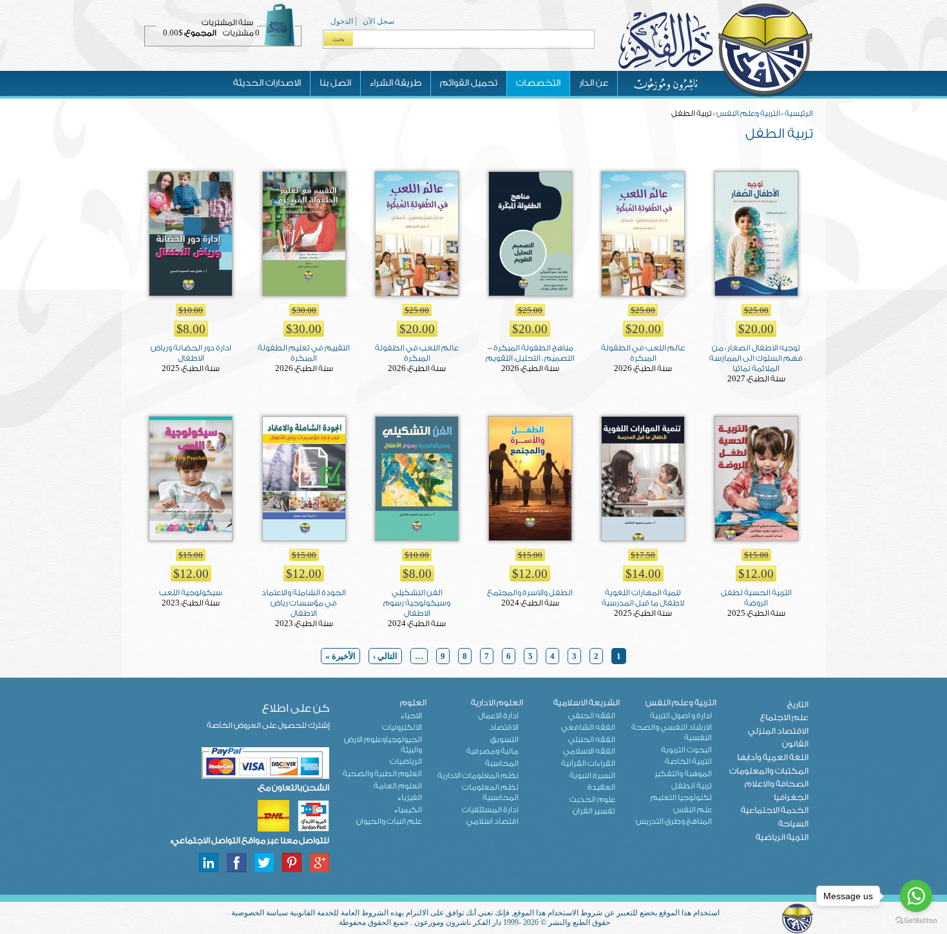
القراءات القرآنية (588, 763)
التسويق (504, 739)
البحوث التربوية (686, 749)
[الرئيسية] (715, 95)
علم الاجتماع (784, 717)
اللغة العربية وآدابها (772, 757)
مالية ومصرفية (492, 751)
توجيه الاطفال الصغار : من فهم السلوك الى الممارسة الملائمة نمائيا (756, 358)
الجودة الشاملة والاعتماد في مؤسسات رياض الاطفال (304, 603)
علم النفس (692, 809)
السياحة (793, 823)
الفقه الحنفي (591, 715)
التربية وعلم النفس (748, 113)
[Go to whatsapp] (916, 896)
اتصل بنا (335, 83)
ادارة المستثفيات (490, 809)
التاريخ (797, 704)
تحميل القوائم (468, 83)
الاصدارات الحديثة (267, 83)
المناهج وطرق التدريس (674, 821)
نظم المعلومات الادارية (478, 775)
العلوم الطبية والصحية (382, 773)
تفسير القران (594, 810)
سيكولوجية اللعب (190, 592)
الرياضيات (406, 761)
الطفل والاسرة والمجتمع (530, 592)
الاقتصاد (504, 727)
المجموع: (200, 32)
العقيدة (601, 787)
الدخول (341, 21)
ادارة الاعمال (498, 715)
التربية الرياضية (782, 837)
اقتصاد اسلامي (492, 821)
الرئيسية (799, 113)
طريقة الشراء (395, 83)
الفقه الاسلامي (589, 751)
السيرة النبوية (592, 775)
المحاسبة (502, 763)
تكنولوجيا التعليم (681, 797)
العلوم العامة (398, 785)
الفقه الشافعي (588, 727)
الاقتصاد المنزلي (778, 731)
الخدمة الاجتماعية (774, 810)
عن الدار (593, 83)
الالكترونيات (402, 727)
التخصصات (538, 83)
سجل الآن (378, 21)
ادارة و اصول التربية (681, 715)
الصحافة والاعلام (776, 783)
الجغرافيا (791, 797)
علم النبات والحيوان (389, 821)
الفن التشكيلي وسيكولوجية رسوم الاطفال (416, 603)
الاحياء (411, 715)
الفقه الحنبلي (591, 739)
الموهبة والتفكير (683, 773)
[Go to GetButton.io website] (916, 921)
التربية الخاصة (688, 761)
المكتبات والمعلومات (768, 771)
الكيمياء (408, 809)
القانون (795, 743)
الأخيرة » (340, 656)
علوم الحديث (592, 799)
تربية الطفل (691, 785)
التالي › (385, 656)
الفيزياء (409, 797)
